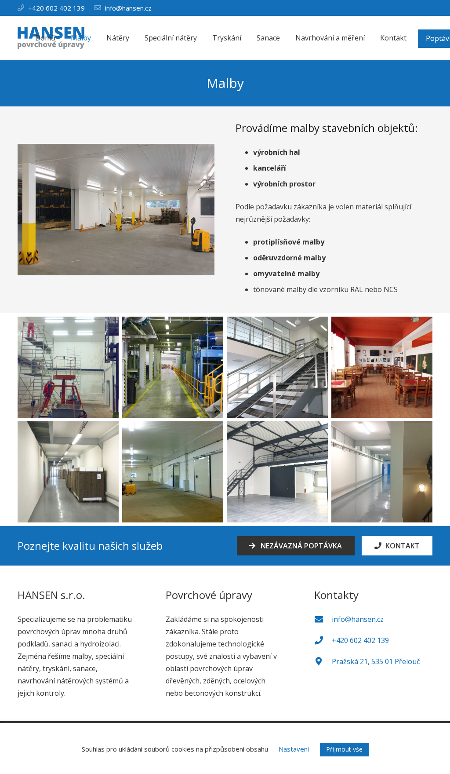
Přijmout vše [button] (344, 749)
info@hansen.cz (128, 8)
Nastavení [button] (294, 749)
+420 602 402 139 (56, 8)
